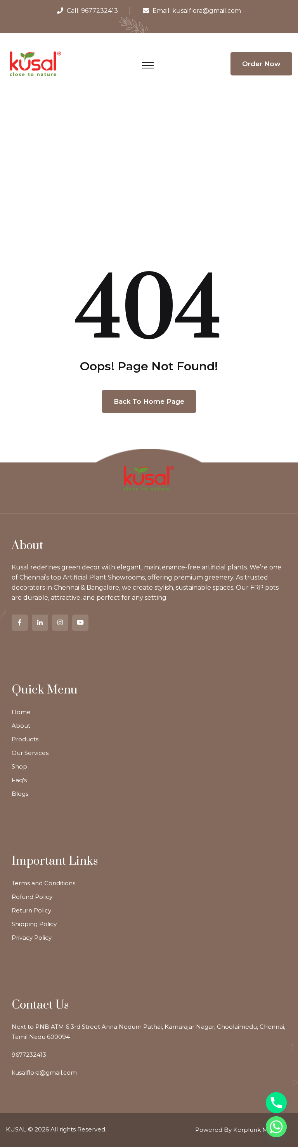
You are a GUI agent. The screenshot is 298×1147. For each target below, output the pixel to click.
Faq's (19, 780)
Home (21, 712)
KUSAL (16, 1129)
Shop (19, 766)
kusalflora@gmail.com (206, 10)
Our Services (30, 752)
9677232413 (99, 10)
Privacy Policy (32, 937)
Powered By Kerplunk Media (238, 1129)
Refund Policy (32, 896)
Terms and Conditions (43, 883)
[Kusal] (35, 63)
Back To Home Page (149, 401)
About (21, 725)
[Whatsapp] (276, 1126)
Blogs (20, 793)
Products (25, 739)
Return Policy (31, 910)
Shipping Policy (34, 924)
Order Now (261, 64)
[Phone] (276, 1102)
